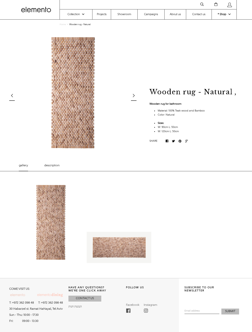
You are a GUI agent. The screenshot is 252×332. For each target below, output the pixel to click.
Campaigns (151, 14)
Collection (74, 14)
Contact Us (85, 298)
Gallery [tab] (23, 165)
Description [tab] (52, 165)
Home (63, 24)
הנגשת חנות (75, 306)
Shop (222, 14)
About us (175, 14)
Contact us (198, 14)
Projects (101, 14)
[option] (73, 93)
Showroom (124, 14)
